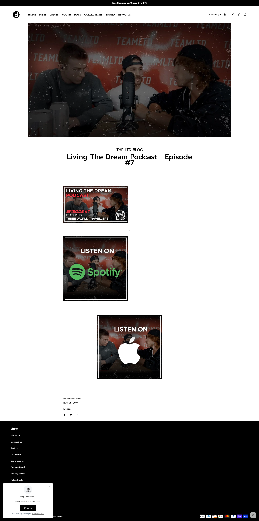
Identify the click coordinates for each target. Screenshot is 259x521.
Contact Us (16, 441)
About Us (15, 435)
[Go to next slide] (150, 3)
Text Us (14, 448)
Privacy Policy (18, 473)
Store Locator (17, 460)
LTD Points (16, 454)
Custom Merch (18, 467)
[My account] (239, 15)
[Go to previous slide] (109, 3)
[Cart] (245, 15)
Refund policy (18, 479)
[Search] (233, 15)
